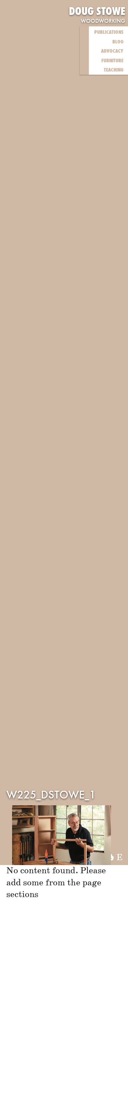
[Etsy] (120, 858)
